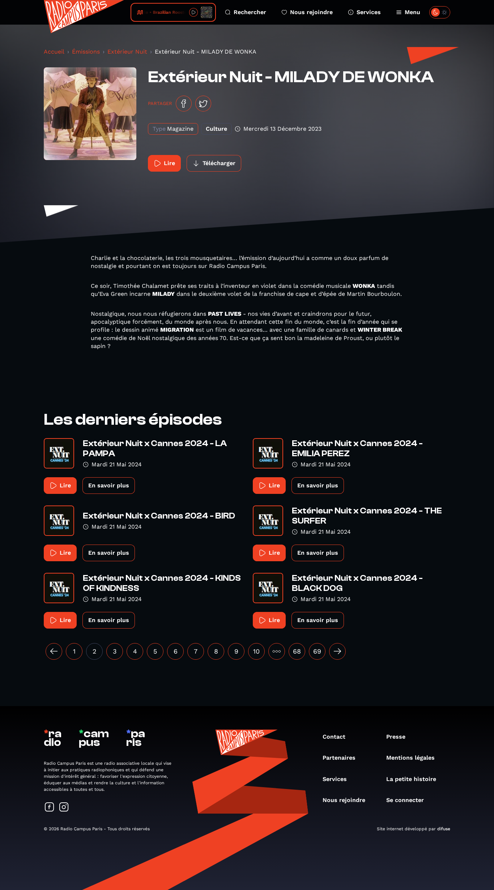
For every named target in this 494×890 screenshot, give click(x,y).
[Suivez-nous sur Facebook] (49, 807)
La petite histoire (411, 779)
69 (317, 651)
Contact (334, 736)
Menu (412, 12)
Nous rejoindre (311, 12)
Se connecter (405, 800)
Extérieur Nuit (127, 51)
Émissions (86, 51)
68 (297, 651)
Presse (395, 736)
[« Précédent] (54, 651)
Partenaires (339, 757)
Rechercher (250, 12)
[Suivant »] (337, 651)
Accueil (54, 51)
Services (369, 12)
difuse (443, 828)
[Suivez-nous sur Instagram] (64, 807)
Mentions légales (410, 757)
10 (256, 651)
